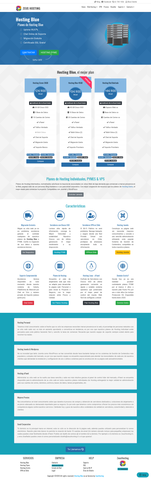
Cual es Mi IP (87, 468)
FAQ (84, 465)
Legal (53, 470)
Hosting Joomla (123, 252)
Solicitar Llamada (75, 194)
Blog (98, 2)
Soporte (121, 7)
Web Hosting (91, 7)
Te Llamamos (74, 449)
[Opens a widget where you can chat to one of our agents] (143, 475)
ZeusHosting (99, 476)
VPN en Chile (91, 252)
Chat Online (28, 303)
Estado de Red (56, 468)
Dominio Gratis (122, 303)
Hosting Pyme (25, 465)
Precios (106, 7)
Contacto (130, 7)
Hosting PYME (49, 52)
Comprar (40, 161)
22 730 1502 (119, 2)
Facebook (107, 2)
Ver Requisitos (28, 252)
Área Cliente (132, 2)
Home (83, 7)
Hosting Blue (27, 19)
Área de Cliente (88, 470)
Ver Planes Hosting (59, 303)
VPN (100, 7)
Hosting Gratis (127, 187)
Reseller (113, 7)
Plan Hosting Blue (91, 303)
